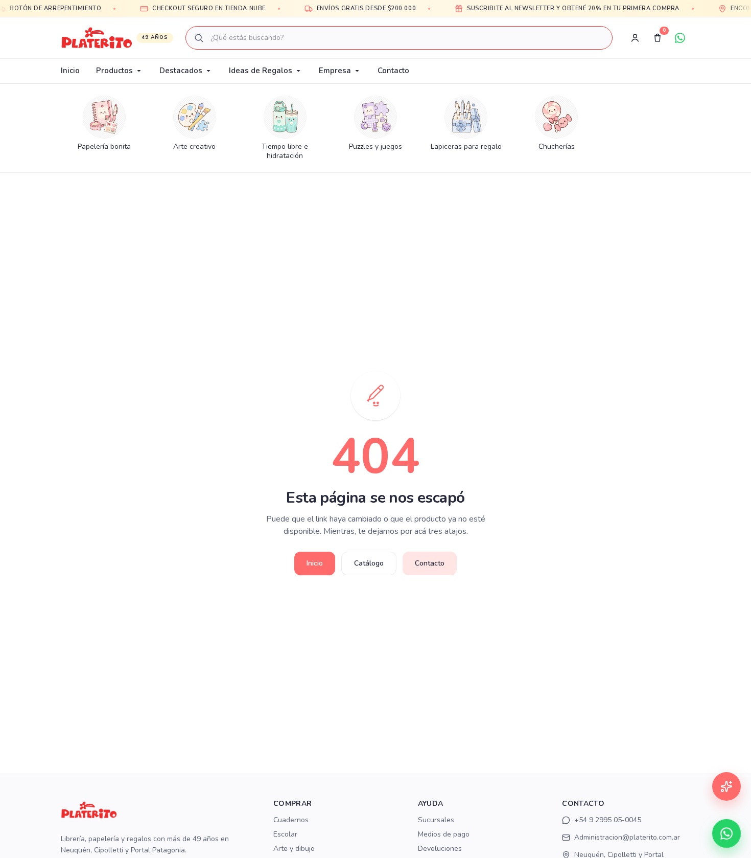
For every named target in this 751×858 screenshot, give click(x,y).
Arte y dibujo (294, 848)
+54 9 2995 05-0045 (607, 820)
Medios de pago (444, 834)
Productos (114, 70)
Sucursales (436, 820)
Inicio (70, 70)
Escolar (285, 834)
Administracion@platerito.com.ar (627, 837)
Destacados (180, 70)
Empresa (335, 70)
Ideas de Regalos (260, 70)
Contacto (393, 70)
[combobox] (399, 38)
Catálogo (369, 563)
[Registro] (635, 38)
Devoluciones (440, 848)
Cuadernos (291, 820)
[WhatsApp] (680, 38)
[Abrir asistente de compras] (726, 786)
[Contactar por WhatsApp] (726, 833)
